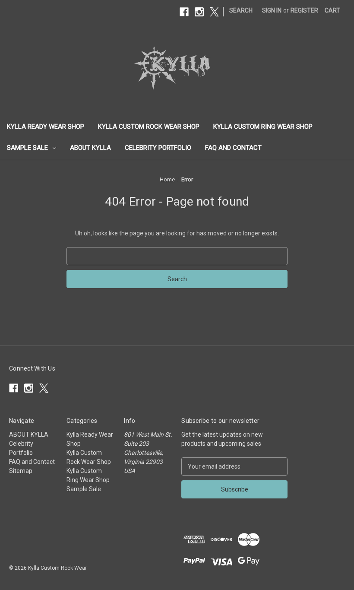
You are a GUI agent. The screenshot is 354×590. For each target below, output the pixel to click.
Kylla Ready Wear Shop (45, 126)
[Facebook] (184, 11)
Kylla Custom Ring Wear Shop (263, 126)
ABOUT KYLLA (90, 148)
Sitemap (20, 470)
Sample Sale (27, 148)
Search (241, 10)
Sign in (271, 10)
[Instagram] (199, 11)
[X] (214, 11)
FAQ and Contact (233, 148)
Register (304, 10)
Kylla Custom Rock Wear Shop (148, 126)
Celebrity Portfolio (158, 148)
